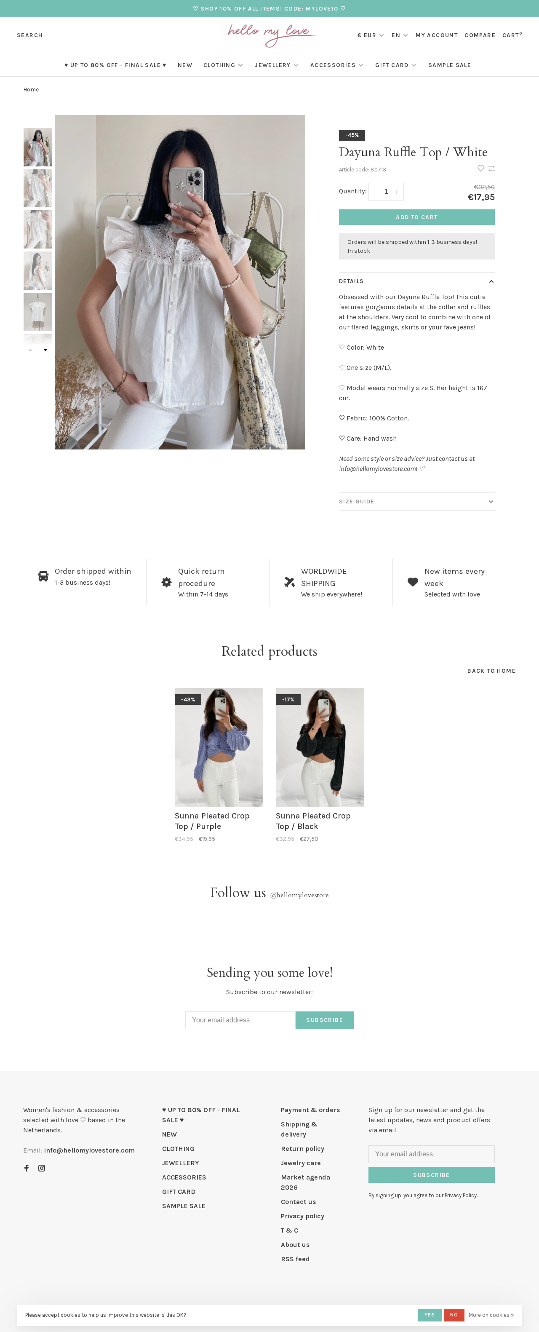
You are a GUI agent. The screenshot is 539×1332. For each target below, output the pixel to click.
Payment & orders (310, 1110)
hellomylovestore (299, 895)
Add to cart (417, 217)
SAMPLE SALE (449, 65)
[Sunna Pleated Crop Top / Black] (320, 747)
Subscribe (324, 1020)
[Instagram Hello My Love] (41, 1169)
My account (437, 35)
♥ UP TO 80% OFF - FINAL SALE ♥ (115, 65)
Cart (512, 35)
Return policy (302, 1149)
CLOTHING (219, 65)
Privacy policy (302, 1216)
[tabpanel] (180, 282)
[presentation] (38, 147)
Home (31, 89)
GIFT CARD (392, 65)
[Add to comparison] (491, 169)
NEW (185, 65)
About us (295, 1245)
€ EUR (368, 35)
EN (396, 35)
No (454, 1315)
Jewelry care (301, 1163)
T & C (289, 1230)
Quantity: (352, 191)
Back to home (491, 670)
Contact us (298, 1202)
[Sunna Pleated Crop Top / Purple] (219, 747)
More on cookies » (491, 1315)
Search (30, 35)
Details (351, 281)
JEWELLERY (273, 65)
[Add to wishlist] (482, 169)
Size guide (356, 501)
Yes (429, 1315)
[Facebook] (26, 1169)
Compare (480, 35)
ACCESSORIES (333, 65)
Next (45, 350)
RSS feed (295, 1259)
